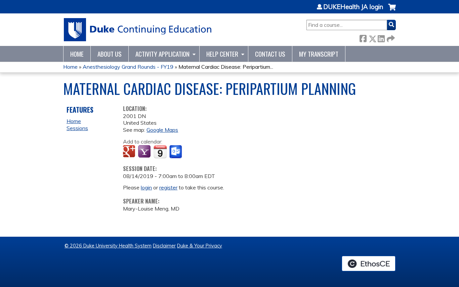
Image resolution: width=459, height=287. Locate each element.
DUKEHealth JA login (353, 7)
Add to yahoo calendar (145, 152)
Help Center (222, 54)
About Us (109, 54)
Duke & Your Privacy (199, 246)
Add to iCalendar (160, 151)
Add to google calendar (130, 152)
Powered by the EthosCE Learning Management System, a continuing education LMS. (368, 263)
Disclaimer (164, 246)
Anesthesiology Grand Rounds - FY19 (128, 66)
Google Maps (162, 129)
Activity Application (162, 54)
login (146, 187)
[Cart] (392, 10)
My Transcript (318, 54)
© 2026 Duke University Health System (108, 246)
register (168, 187)
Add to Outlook (176, 152)
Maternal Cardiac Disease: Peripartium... (225, 66)
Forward (390, 37)
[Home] (138, 29)
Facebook (363, 37)
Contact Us (270, 54)
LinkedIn (381, 37)
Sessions (77, 128)
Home (77, 54)
